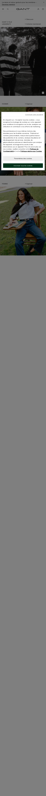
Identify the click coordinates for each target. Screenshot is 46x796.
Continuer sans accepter (34, 114)
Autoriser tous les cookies (23, 165)
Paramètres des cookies (23, 158)
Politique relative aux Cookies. (31, 151)
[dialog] (23, 141)
